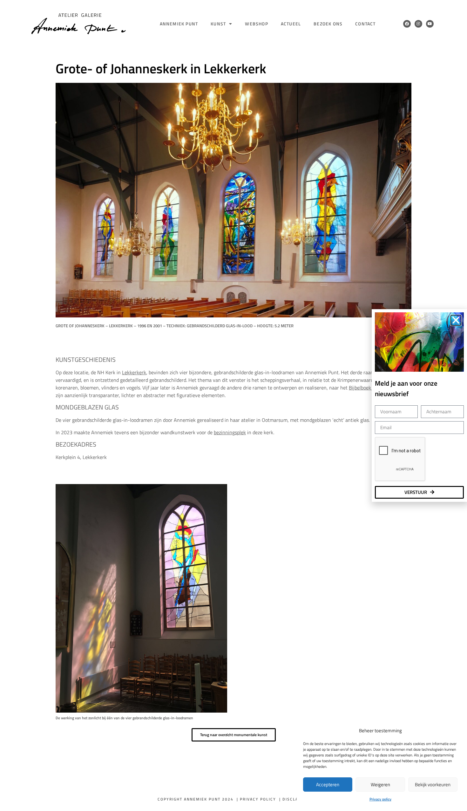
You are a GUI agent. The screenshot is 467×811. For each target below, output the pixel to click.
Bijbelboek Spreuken (371, 387)
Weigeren (380, 784)
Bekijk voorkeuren (432, 784)
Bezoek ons (328, 23)
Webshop (256, 23)
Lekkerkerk (134, 372)
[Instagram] (418, 24)
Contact (365, 23)
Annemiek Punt (179, 23)
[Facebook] (407, 24)
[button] (456, 320)
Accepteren (327, 784)
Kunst (218, 23)
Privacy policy (380, 799)
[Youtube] (430, 24)
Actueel (291, 23)
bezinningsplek (230, 432)
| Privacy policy (256, 799)
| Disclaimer (294, 799)
